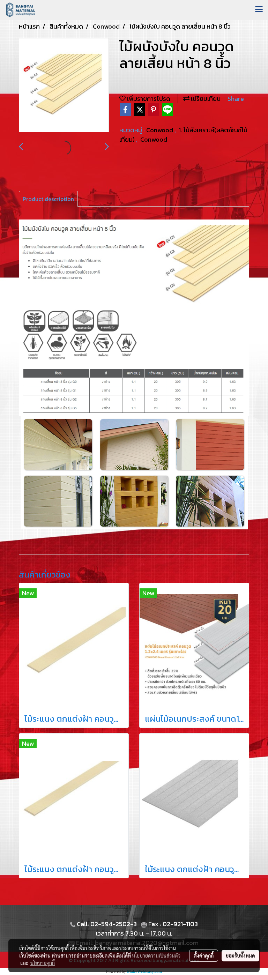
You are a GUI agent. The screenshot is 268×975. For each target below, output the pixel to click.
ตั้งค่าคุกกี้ (204, 955)
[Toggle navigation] (259, 9)
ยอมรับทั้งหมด (240, 955)
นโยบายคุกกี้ (42, 963)
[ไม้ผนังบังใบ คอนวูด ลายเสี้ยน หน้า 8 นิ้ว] (64, 85)
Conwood (160, 130)
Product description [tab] (48, 199)
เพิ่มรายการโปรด (148, 98)
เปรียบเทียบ (205, 98)
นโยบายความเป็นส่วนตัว (156, 955)
